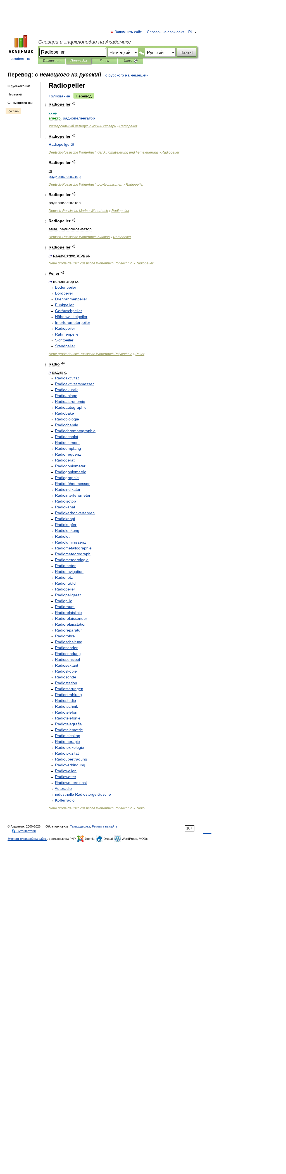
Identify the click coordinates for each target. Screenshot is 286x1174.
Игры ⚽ (130, 61)
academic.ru (20, 59)
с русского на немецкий (127, 75)
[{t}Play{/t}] (74, 103)
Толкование (59, 96)
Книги (104, 61)
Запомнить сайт (128, 32)
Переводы (78, 61)
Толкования (51, 61)
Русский (13, 111)
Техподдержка (80, 826)
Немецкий (15, 94)
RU (190, 32)
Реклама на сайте (104, 826)
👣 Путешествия (24, 831)
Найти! (186, 52)
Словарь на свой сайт (165, 32)
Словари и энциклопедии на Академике (84, 42)
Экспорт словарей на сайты (27, 838)
